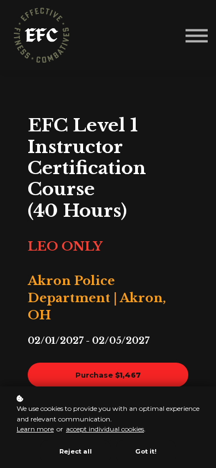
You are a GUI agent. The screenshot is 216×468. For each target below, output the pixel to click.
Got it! (146, 451)
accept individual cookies (105, 429)
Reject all (75, 451)
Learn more (35, 429)
